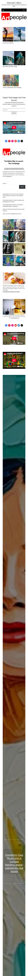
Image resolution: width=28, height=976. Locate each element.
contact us (9, 176)
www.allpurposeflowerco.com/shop (11, 291)
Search (4, 183)
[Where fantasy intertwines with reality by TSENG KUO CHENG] (19, 237)
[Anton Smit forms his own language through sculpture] (19, 225)
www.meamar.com (15, 318)
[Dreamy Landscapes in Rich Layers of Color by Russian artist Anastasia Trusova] (8, 260)
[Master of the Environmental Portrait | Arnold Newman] (8, 249)
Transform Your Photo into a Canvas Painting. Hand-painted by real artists (14, 863)
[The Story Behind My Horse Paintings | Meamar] (8, 225)
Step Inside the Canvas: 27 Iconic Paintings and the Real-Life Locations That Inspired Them (13, 195)
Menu (24, 10)
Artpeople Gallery (14, 2)
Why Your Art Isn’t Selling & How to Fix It (12, 213)
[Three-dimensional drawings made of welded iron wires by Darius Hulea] (19, 260)
